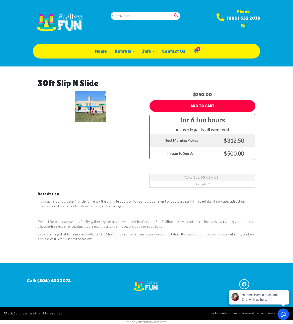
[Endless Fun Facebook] (243, 25)
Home (101, 51)
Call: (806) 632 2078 (49, 280)
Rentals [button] (123, 51)
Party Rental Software (225, 313)
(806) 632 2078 (243, 18)
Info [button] (147, 51)
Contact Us (173, 51)
